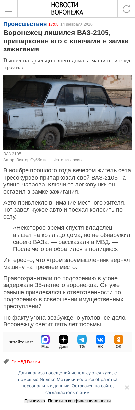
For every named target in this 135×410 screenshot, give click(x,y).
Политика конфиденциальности (79, 401)
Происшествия (25, 24)
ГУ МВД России (25, 362)
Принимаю (34, 401)
